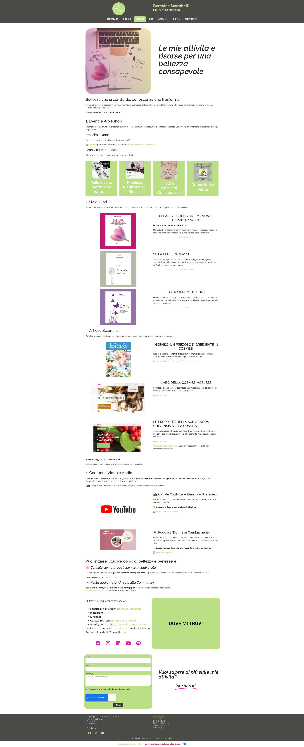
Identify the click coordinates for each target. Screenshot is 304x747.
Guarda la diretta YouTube (165, 446)
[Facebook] (98, 643)
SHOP (175, 19)
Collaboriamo (159, 725)
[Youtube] (128, 643)
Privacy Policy (93, 721)
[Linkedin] (118, 643)
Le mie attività (159, 721)
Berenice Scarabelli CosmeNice (140, 145)
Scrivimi (92, 145)
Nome (88, 657)
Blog (151, 19)
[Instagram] (108, 643)
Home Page (112, 19)
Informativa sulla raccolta (129, 744)
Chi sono (127, 19)
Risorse (140, 19)
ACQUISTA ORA (186, 270)
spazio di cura (110, 577)
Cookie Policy (93, 724)
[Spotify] (138, 643)
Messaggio (90, 674)
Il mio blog (157, 727)
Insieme (162, 19)
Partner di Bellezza (161, 723)
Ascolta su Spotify (164, 552)
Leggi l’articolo (160, 395)
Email (88, 665)
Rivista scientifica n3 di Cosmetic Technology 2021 (175, 361)
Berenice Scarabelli (171, 6)
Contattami (191, 19)
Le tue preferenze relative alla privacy (162, 744)
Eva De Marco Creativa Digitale (161, 738)
